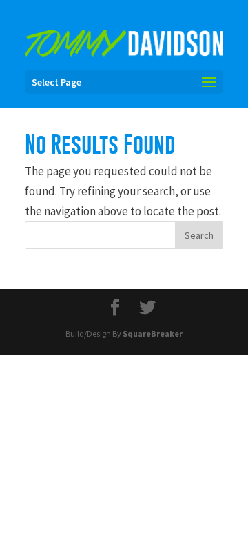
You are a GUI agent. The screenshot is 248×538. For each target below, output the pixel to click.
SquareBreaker (153, 333)
